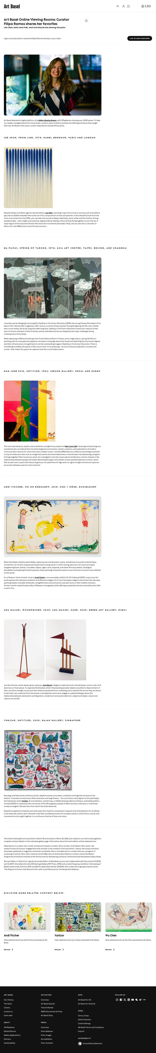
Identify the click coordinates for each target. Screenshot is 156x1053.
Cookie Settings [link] (84, 1023)
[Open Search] (117, 6)
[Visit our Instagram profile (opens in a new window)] (117, 1000)
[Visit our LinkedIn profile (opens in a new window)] (129, 1000)
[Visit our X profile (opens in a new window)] (125, 1000)
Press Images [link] (46, 1035)
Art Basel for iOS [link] (84, 1000)
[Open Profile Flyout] (123, 6)
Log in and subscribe (140, 38)
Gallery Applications (12, 1035)
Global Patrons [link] (10, 1031)
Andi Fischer (40, 577)
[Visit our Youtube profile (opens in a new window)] (133, 1000)
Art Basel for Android (86, 1003)
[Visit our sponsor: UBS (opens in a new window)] (146, 6)
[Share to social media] (86, 20)
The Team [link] (8, 1003)
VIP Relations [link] (9, 1027)
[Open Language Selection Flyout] (133, 6)
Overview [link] (45, 1000)
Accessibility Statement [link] (92, 1043)
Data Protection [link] (84, 1019)
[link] (12, 6)
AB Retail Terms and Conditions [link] (91, 1027)
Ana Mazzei (47, 685)
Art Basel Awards (48, 1003)
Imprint (81, 1031)
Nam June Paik (71, 446)
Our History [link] (9, 1000)
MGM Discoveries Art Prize (51, 1011)
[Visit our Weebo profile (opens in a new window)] (140, 1000)
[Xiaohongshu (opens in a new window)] (144, 1000)
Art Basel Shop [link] (47, 1015)
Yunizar (25, 801)
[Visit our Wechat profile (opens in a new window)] (136, 1000)
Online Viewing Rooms (47, 120)
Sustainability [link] (9, 1043)
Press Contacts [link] (47, 1043)
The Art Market (47, 1007)
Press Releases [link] (47, 1031)
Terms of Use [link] (83, 1015)
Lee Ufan (48, 213)
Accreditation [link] (46, 1039)
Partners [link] (7, 1039)
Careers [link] (7, 1007)
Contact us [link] (8, 1011)
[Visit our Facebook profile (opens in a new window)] (121, 1000)
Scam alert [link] (8, 1015)
